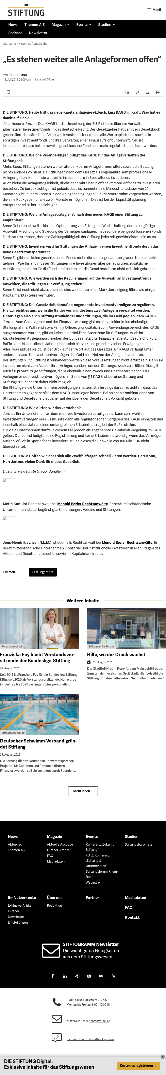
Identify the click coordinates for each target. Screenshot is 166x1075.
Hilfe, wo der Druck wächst (116, 655)
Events (92, 836)
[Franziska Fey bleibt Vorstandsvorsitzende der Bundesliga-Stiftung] (39, 628)
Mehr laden (81, 791)
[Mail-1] (101, 977)
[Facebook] (53, 977)
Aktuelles (15, 844)
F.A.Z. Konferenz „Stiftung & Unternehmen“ (98, 860)
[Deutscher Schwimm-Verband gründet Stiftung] (39, 714)
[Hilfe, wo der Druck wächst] (126, 628)
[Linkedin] (65, 977)
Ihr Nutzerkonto (22, 897)
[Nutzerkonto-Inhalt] (88, 663)
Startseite (9, 43)
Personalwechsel (12, 646)
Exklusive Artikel (20, 905)
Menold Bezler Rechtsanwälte (82, 504)
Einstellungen (18, 922)
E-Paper (13, 911)
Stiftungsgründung (13, 733)
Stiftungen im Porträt (101, 646)
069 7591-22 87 (98, 1000)
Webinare (93, 882)
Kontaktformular (99, 1021)
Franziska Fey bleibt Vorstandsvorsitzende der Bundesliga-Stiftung (37, 658)
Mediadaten (56, 861)
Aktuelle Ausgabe (60, 844)
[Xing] (77, 977)
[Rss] (113, 977)
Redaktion (54, 905)
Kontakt (132, 917)
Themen (9, 572)
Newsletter (16, 917)
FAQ (50, 856)
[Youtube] (89, 977)
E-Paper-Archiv (58, 850)
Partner (92, 897)
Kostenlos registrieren (136, 1066)
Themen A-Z (17, 850)
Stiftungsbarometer (139, 844)
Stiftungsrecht (37, 43)
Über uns (55, 897)
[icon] (51, 955)
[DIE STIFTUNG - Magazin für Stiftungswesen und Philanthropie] (26, 10)
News (22, 43)
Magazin (54, 836)
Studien (131, 836)
